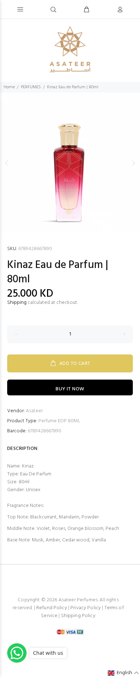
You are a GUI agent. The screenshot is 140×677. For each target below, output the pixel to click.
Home (9, 87)
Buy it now (70, 389)
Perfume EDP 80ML (59, 421)
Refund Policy (51, 608)
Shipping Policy (78, 616)
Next (133, 163)
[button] (123, 673)
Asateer (34, 411)
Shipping (17, 302)
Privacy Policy (85, 608)
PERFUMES (31, 87)
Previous (7, 163)
